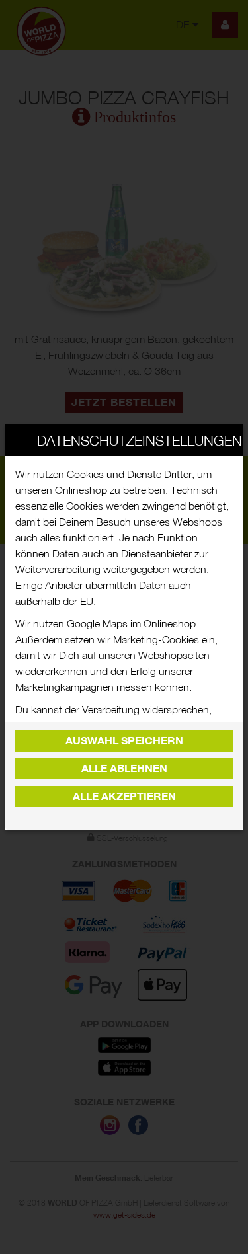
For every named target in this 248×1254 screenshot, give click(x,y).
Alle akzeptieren (124, 796)
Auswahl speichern (124, 741)
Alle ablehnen (124, 768)
